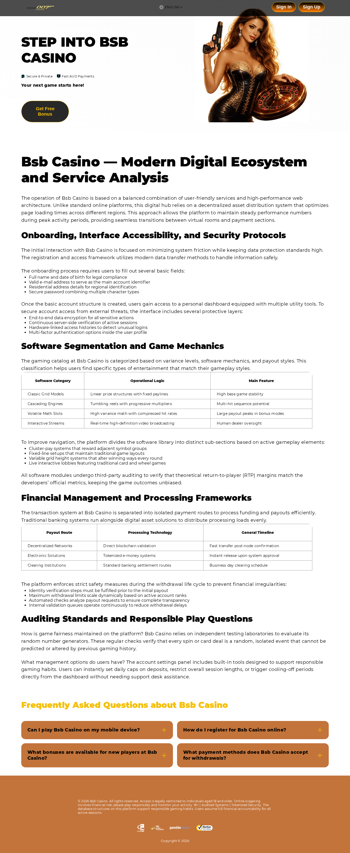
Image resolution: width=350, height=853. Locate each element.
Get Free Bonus (45, 111)
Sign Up (311, 6)
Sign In (284, 6)
